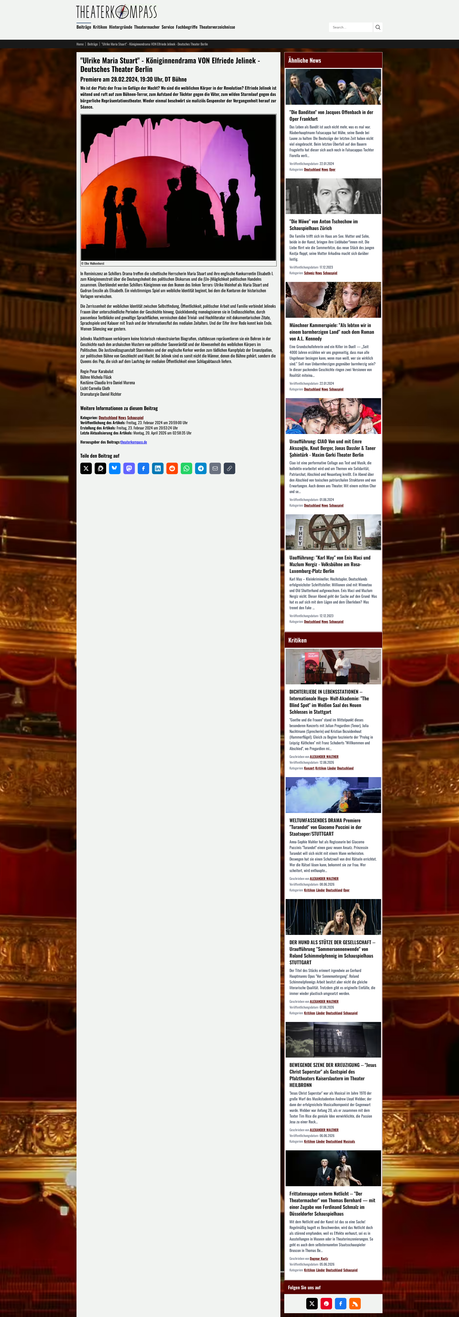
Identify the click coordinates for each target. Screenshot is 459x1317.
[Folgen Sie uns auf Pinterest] (326, 1303)
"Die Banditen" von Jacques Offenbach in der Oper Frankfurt (331, 115)
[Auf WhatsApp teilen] (186, 468)
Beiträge (83, 27)
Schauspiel (135, 417)
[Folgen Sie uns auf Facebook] (340, 1303)
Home (80, 44)
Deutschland (108, 417)
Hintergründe (120, 27)
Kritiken (100, 27)
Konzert (309, 767)
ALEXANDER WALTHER (324, 756)
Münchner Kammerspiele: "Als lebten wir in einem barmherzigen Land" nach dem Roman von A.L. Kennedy (332, 331)
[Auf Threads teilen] (100, 468)
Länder (331, 767)
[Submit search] (377, 27)
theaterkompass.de (133, 442)
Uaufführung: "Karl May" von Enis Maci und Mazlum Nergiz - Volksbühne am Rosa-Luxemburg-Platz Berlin (330, 564)
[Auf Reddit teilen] (172, 468)
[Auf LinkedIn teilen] (158, 468)
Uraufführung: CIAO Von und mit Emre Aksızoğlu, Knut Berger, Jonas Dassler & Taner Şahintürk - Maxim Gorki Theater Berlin (333, 448)
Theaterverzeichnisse (217, 27)
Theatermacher (147, 27)
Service (168, 27)
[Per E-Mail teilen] (215, 468)
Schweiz (309, 272)
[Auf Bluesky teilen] (114, 468)
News (122, 417)
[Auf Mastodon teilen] (129, 468)
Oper (332, 169)
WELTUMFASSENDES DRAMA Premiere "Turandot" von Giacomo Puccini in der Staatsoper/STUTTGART (326, 827)
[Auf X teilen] (86, 468)
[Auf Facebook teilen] (143, 468)
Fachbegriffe (186, 27)
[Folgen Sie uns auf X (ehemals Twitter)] (312, 1303)
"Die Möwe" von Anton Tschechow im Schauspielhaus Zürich (324, 224)
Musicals (349, 1141)
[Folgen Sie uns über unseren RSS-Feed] (355, 1303)
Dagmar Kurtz (319, 1258)
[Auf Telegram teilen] (201, 468)
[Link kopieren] (229, 468)
